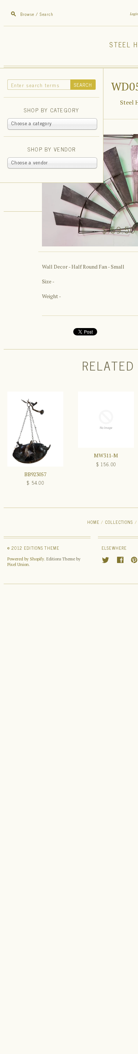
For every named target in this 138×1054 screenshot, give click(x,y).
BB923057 (35, 474)
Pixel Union (18, 564)
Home (93, 521)
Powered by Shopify (25, 559)
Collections (119, 521)
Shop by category (51, 110)
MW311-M (106, 455)
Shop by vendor (51, 149)
